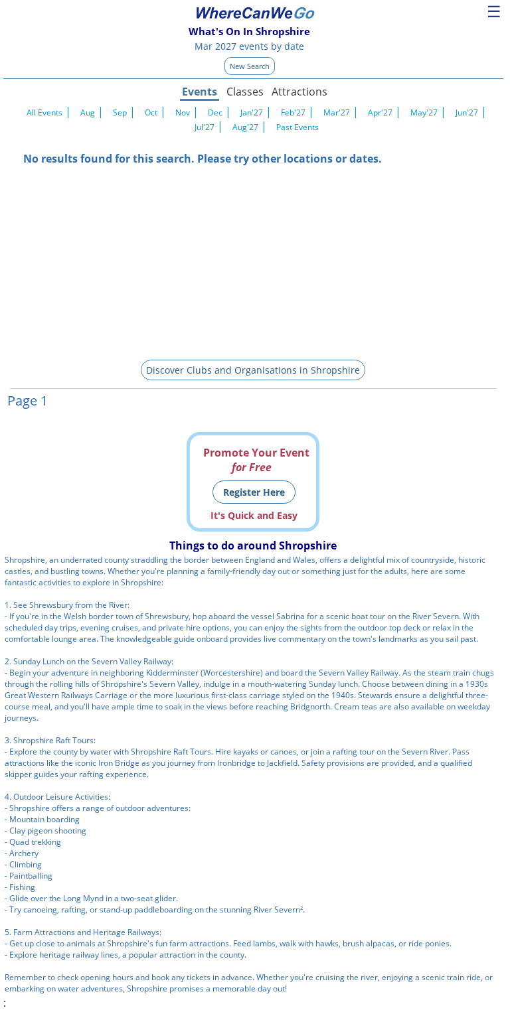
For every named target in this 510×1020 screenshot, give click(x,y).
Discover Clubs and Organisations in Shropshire (253, 370)
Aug (87, 112)
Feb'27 (293, 112)
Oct (151, 112)
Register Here (254, 492)
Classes (245, 91)
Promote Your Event (256, 459)
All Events (44, 112)
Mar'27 (336, 112)
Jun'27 (467, 112)
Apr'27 (380, 112)
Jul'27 (204, 127)
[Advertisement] (253, 259)
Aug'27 (245, 127)
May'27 (424, 112)
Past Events (297, 127)
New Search (250, 66)
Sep (120, 112)
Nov (182, 112)
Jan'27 (251, 112)
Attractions (299, 91)
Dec (215, 112)
